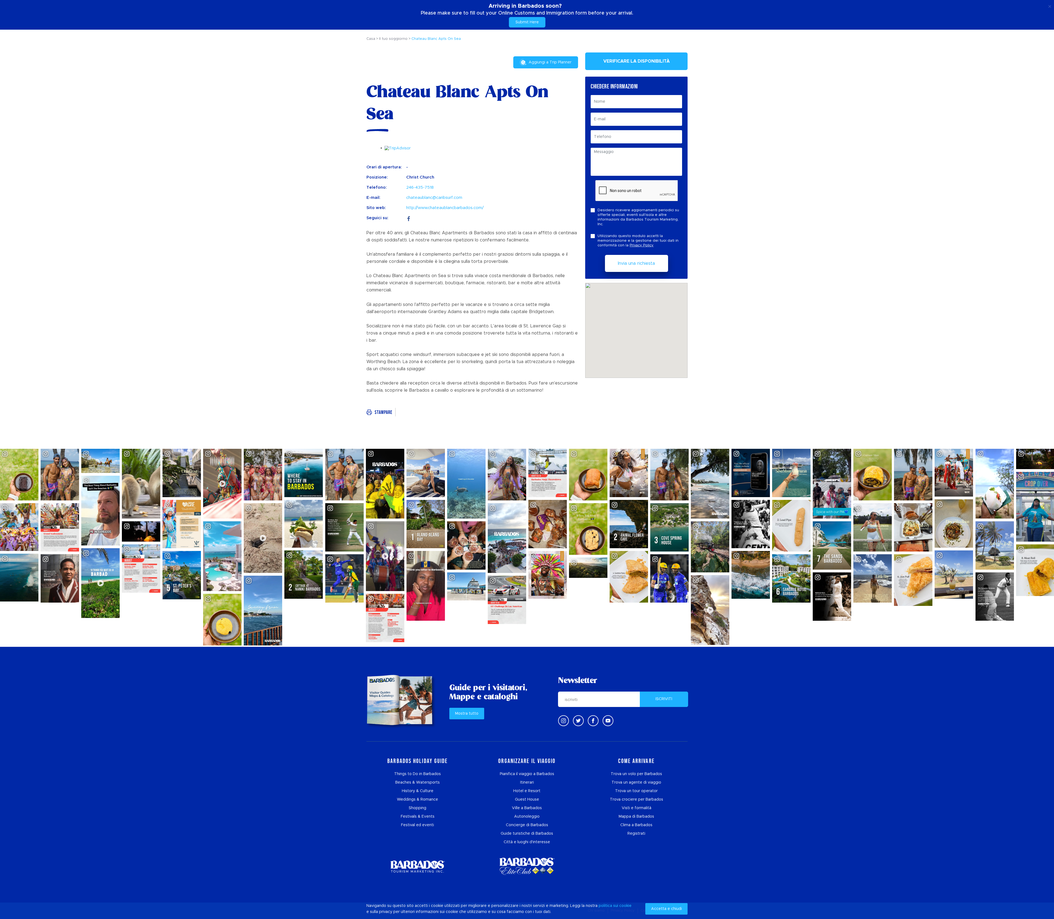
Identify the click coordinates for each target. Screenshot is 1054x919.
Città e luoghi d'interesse (527, 842)
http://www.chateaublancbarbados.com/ (445, 208)
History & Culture (417, 791)
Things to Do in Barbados (417, 774)
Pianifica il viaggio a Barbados (527, 774)
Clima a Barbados (636, 825)
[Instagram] (563, 720)
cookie (625, 906)
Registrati (636, 834)
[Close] (1050, 5)
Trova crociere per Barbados (636, 799)
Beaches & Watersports (417, 782)
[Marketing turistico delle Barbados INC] (417, 866)
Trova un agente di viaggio (636, 782)
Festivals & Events (418, 816)
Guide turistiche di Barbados (527, 834)
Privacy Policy (642, 245)
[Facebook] (408, 218)
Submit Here (527, 22)
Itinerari (527, 782)
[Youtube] (607, 720)
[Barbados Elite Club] (527, 866)
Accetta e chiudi (666, 909)
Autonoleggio (527, 816)
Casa (370, 39)
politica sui (608, 906)
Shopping (417, 808)
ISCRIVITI (663, 699)
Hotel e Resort (526, 791)
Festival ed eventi (417, 825)
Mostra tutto (466, 713)
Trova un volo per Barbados (636, 774)
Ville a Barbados (527, 808)
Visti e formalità (636, 808)
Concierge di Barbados (527, 825)
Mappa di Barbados (636, 816)
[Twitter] (578, 720)
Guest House (527, 799)
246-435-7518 (420, 187)
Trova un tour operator (636, 791)
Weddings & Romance (417, 799)
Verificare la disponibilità (636, 61)
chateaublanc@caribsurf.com (434, 198)
